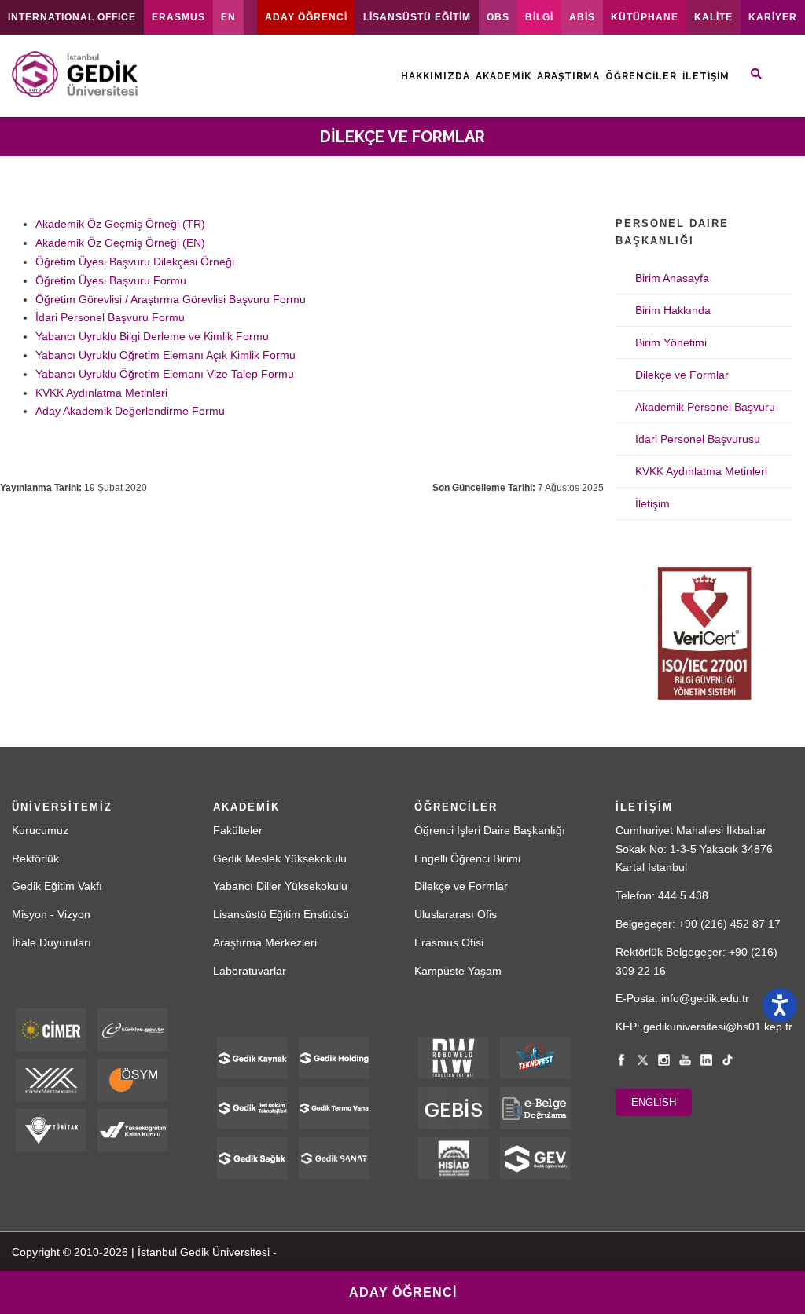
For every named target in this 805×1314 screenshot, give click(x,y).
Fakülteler (238, 830)
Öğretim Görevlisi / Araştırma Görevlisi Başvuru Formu (170, 299)
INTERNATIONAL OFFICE (72, 17)
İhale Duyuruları (51, 942)
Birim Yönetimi (671, 342)
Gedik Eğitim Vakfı (57, 886)
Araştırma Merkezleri (265, 942)
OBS (498, 17)
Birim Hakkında (673, 310)
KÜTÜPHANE (644, 17)
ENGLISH (653, 1102)
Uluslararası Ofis (455, 914)
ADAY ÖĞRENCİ (306, 17)
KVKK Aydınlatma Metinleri (101, 392)
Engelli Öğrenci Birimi (467, 858)
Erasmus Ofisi (448, 942)
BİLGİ (539, 17)
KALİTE (713, 17)
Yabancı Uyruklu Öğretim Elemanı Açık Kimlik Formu (165, 355)
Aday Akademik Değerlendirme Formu (130, 410)
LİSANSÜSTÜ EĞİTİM (417, 17)
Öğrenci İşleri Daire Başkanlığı (489, 830)
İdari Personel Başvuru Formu (110, 317)
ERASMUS (178, 17)
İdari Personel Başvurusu (697, 439)
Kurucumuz (40, 830)
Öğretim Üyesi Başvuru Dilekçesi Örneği (134, 261)
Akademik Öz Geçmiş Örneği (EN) (120, 242)
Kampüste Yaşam (458, 970)
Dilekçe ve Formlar (682, 374)
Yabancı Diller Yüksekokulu (280, 886)
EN (228, 17)
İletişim (706, 76)
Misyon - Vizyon (51, 914)
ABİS (582, 17)
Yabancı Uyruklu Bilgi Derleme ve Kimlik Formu (152, 336)
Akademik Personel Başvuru (705, 407)
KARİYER (772, 17)
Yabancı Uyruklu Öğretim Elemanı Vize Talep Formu (164, 374)
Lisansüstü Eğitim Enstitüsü (281, 914)
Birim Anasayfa (672, 278)
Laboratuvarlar (249, 970)
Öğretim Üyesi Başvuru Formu (110, 280)
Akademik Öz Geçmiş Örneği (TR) (120, 224)
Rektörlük (35, 858)
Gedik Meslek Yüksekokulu (280, 858)
